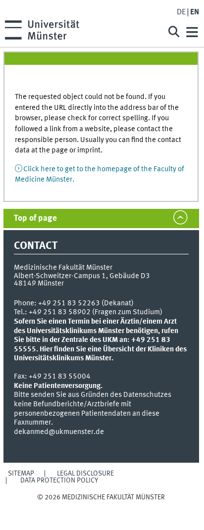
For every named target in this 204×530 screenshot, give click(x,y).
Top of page (35, 218)
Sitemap (21, 473)
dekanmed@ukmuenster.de (59, 432)
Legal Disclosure (85, 473)
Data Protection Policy (59, 480)
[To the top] (101, 507)
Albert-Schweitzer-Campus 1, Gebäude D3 (82, 276)
